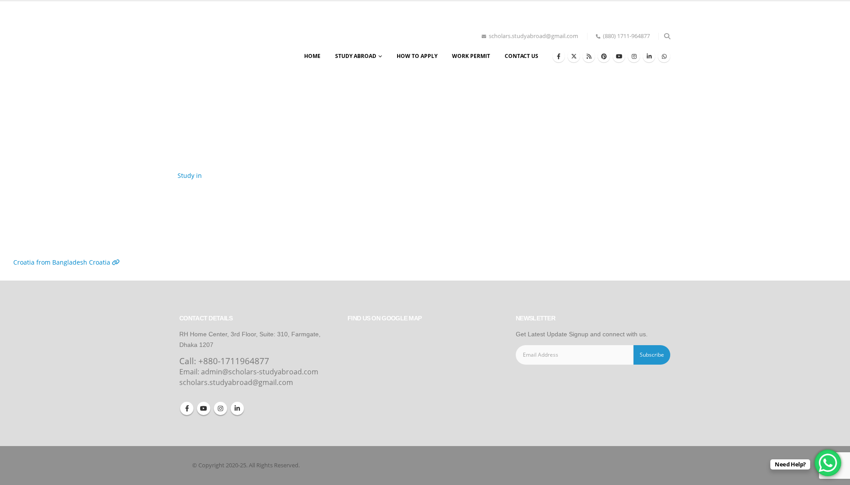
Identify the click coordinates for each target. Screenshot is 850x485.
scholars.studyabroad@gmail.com (533, 36)
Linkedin (237, 408)
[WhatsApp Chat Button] (828, 463)
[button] (667, 36)
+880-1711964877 (233, 361)
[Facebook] (558, 56)
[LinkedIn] (649, 56)
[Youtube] (619, 56)
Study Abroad (355, 56)
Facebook (186, 408)
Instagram (220, 408)
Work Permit (471, 56)
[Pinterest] (604, 56)
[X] (574, 56)
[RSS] (589, 56)
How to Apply (417, 56)
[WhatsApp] (664, 56)
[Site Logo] (219, 48)
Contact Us (521, 56)
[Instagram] (634, 56)
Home (312, 56)
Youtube (203, 408)
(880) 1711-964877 (626, 36)
